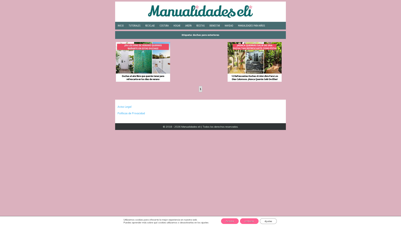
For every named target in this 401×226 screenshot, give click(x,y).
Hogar (177, 25)
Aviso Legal (124, 106)
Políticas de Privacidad (131, 113)
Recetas (200, 25)
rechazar (249, 221)
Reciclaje (150, 25)
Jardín (188, 25)
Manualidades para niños (251, 25)
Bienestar (215, 25)
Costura (164, 25)
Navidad (229, 25)
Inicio (121, 25)
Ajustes (268, 221)
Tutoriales (135, 25)
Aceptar (230, 221)
